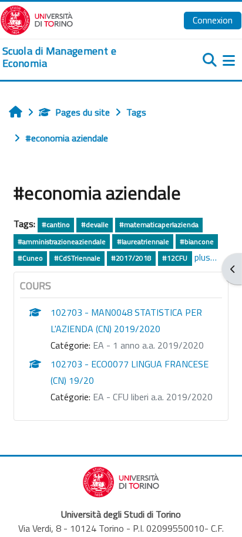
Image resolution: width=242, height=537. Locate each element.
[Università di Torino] (36, 19)
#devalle (95, 224)
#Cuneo (30, 258)
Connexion (213, 20)
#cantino (56, 224)
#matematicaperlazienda (159, 224)
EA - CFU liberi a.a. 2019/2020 (153, 397)
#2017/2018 (131, 258)
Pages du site (82, 112)
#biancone (197, 241)
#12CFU (174, 258)
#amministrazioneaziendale (62, 241)
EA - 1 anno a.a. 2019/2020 (148, 345)
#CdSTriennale (77, 258)
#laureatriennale (143, 241)
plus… (205, 257)
